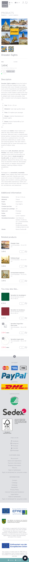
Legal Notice (14, 494)
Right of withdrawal (14, 470)
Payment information (14, 463)
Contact (14, 480)
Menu (11, 560)
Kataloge (14, 485)
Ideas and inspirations (14, 461)
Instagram (15, 443)
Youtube (15, 448)
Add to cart (10, 71)
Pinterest (15, 446)
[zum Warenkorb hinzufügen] (26, 251)
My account (14, 458)
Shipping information (14, 465)
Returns (14, 468)
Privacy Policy (14, 490)
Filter (19, 560)
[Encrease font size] (9, 4)
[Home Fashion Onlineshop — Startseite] (5, 4)
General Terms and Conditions (14, 492)
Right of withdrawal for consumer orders (14, 472)
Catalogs (14, 483)
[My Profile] (23, 2)
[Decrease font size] (11, 2)
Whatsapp (15, 450)
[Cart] (26, 2)
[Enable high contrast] (9, 2)
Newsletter (14, 487)
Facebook (15, 441)
